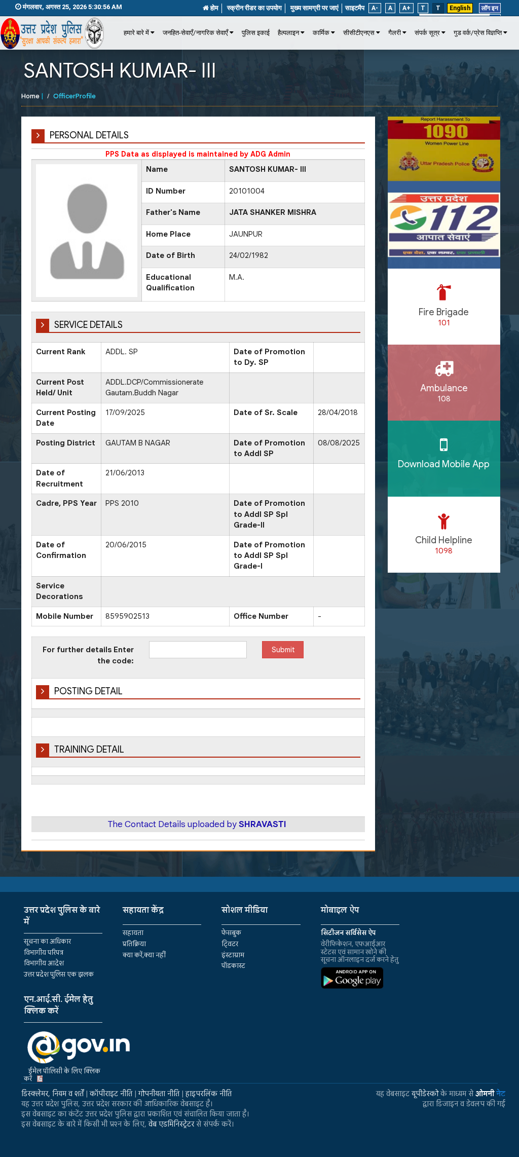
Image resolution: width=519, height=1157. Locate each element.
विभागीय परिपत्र (43, 952)
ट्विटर (229, 944)
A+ (406, 8)
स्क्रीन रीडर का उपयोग (254, 8)
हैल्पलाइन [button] (288, 32)
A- (375, 8)
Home (30, 96)
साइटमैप (354, 8)
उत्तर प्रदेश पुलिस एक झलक (59, 974)
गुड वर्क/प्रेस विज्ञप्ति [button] (478, 32)
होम (213, 8)
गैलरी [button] (394, 32)
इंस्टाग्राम (232, 955)
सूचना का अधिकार (47, 941)
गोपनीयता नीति (158, 1093)
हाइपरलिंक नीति (209, 1093)
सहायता (133, 932)
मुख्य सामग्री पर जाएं (314, 8)
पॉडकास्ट (233, 965)
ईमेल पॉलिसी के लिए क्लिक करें (62, 1075)
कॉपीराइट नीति (111, 1093)
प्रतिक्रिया (134, 944)
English (460, 8)
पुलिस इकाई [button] (256, 32)
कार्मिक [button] (321, 32)
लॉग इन (489, 8)
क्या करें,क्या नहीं (144, 955)
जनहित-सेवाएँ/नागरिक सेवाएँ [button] (195, 32)
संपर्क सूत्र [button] (427, 32)
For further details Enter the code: (88, 655)
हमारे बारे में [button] (136, 32)
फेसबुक (231, 932)
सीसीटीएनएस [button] (359, 32)
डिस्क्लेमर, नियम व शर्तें (52, 1093)
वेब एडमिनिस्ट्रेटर (171, 1124)
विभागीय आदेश (44, 963)
